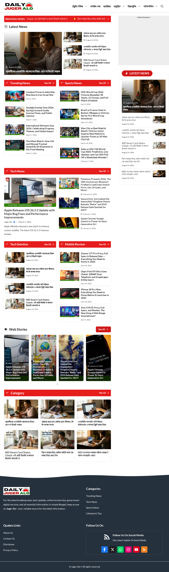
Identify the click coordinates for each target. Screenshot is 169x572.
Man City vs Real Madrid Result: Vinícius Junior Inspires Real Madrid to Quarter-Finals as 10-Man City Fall (94, 134)
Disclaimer (9, 544)
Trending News (93, 495)
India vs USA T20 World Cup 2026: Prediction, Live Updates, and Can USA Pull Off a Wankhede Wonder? (94, 153)
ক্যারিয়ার (107, 6)
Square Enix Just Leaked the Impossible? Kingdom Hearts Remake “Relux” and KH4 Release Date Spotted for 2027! (95, 204)
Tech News (91, 501)
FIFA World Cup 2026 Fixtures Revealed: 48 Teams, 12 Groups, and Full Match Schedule (94, 96)
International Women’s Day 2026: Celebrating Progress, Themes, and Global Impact (40, 128)
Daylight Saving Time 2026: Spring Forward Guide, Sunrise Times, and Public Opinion (40, 111)
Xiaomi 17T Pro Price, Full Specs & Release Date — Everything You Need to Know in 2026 (94, 257)
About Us (8, 532)
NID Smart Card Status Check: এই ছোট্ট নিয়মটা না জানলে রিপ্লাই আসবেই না (97, 63)
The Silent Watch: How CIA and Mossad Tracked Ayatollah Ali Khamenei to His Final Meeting (40, 145)
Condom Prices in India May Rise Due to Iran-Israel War (40, 93)
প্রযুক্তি (117, 6)
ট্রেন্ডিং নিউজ (77, 6)
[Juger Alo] (18, 6)
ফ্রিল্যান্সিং (132, 6)
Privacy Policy (10, 550)
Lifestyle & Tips (94, 513)
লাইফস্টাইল (148, 6)
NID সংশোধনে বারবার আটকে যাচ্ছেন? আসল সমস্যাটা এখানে (93, 454)
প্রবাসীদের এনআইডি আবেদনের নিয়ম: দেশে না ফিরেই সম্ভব (40, 255)
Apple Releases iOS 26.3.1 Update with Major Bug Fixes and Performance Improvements (29, 213)
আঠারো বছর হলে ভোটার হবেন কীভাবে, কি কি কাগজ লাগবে (95, 34)
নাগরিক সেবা (95, 6)
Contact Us (9, 538)
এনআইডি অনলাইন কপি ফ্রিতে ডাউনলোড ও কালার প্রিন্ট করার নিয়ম (97, 48)
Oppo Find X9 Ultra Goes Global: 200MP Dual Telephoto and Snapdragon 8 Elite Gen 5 (94, 275)
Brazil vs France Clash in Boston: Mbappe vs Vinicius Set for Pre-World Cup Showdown (95, 114)
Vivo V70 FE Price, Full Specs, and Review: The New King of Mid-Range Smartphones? (93, 311)
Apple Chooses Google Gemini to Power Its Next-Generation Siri (94, 221)
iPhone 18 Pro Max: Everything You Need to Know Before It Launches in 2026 (95, 293)
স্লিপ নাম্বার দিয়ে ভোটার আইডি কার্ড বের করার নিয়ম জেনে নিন (90, 18)
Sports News (92, 507)
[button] (162, 6)
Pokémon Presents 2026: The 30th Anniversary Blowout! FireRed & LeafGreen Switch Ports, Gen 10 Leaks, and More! (96, 184)
